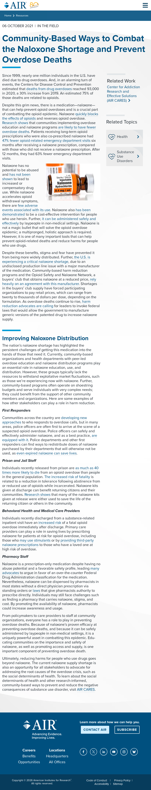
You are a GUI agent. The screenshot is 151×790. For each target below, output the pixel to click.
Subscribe (127, 730)
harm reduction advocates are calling (46, 303)
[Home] (21, 5)
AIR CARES (86, 689)
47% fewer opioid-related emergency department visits (46, 140)
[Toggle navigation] (145, 5)
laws (36, 590)
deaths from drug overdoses (49, 89)
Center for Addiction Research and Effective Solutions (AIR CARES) (123, 94)
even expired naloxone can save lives (47, 453)
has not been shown (16, 176)
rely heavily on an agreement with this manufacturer (49, 281)
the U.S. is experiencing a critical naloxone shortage (46, 259)
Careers (29, 750)
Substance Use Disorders (125, 156)
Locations (57, 750)
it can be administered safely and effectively (49, 221)
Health (122, 137)
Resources (22, 15)
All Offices (57, 762)
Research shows (15, 123)
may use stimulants (35, 540)
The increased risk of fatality (67, 477)
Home (7, 15)
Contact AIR (95, 730)
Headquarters (57, 756)
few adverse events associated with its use (26, 207)
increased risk (49, 523)
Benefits (29, 756)
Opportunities (29, 762)
